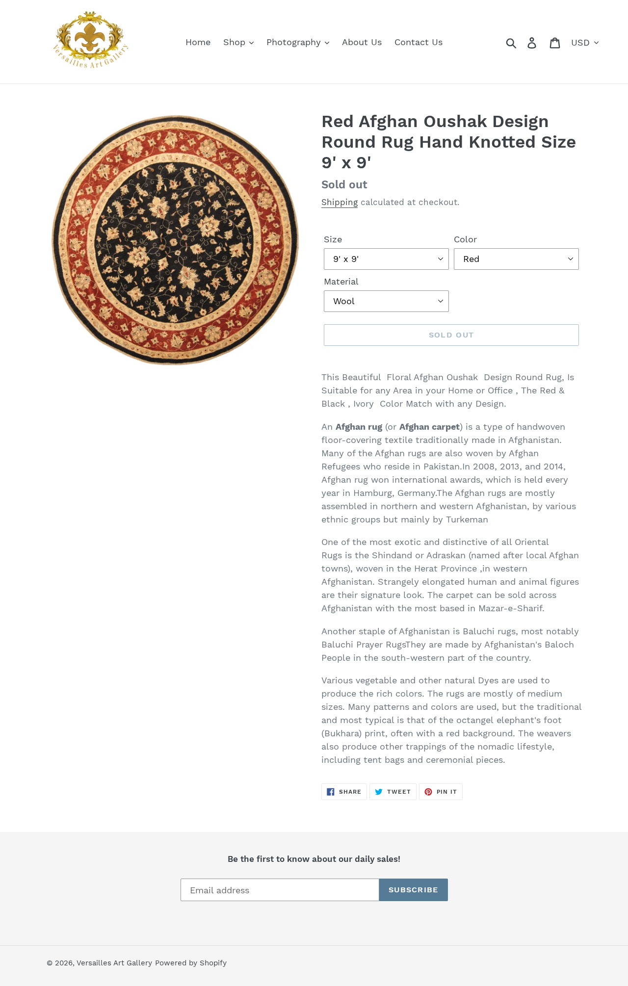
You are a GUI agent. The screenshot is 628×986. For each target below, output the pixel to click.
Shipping (339, 202)
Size (333, 239)
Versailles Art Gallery (114, 963)
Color (465, 239)
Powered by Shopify (191, 963)
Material (341, 281)
